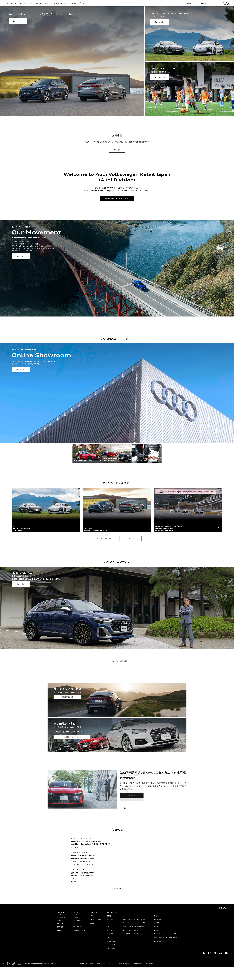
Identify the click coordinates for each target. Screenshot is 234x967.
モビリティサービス (62, 920)
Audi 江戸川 (110, 934)
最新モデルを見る (67, 697)
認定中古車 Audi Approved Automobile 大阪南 (165, 937)
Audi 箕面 (156, 923)
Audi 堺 (156, 926)
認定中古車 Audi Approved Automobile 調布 (134, 923)
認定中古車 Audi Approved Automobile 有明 (134, 919)
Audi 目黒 (109, 926)
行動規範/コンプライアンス (125, 963)
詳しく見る (117, 150)
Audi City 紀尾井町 (111, 941)
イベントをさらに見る (130, 539)
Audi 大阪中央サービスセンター (162, 941)
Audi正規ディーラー (112, 912)
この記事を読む (21, 369)
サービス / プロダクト (76, 920)
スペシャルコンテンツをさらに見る (117, 661)
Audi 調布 (109, 937)
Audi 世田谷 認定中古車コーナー (131, 930)
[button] (122, 807)
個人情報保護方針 (90, 963)
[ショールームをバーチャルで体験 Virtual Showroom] (117, 453)
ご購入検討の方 (61, 912)
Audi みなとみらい (111, 948)
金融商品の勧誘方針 (102, 963)
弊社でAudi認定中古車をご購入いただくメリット (72, 732)
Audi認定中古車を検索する (72, 737)
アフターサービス (75, 917)
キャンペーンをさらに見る (105, 539)
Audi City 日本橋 (111, 945)
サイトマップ (112, 963)
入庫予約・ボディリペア (77, 926)
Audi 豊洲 (109, 930)
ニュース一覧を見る (117, 888)
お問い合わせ (152, 963)
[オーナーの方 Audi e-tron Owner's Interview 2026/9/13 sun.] (46, 510)
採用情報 (82, 963)
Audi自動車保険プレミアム (78, 930)
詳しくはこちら (18, 21)
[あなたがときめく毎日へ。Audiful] (87, 453)
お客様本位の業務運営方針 (140, 963)
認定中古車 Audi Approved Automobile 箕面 (165, 934)
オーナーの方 (75, 912)
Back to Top (223, 908)
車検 (72, 923)
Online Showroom (61, 914)
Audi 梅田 (156, 930)
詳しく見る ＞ (75, 847)
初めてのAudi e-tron (62, 917)
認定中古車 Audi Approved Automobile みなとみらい (136, 926)
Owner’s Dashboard (76, 914)
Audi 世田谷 (110, 919)
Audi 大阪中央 (157, 919)
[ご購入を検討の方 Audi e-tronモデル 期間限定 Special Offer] (117, 510)
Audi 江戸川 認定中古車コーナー (131, 934)
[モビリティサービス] (147, 453)
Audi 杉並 (109, 923)
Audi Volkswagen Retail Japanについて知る (117, 198)
